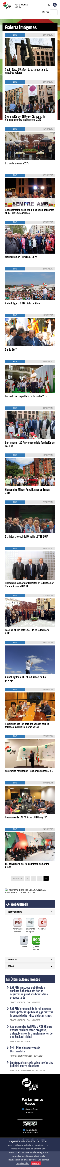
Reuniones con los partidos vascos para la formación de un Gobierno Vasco (27, 725)
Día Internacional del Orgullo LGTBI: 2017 (26, 536)
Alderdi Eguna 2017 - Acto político (22, 303)
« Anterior (17, 878)
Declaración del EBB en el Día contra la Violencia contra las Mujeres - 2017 (25, 117)
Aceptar (36, 1163)
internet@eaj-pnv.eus (31, 1110)
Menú (45, 12)
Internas (12, 959)
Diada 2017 (11, 349)
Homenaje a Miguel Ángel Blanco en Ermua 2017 (27, 491)
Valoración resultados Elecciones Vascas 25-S (29, 771)
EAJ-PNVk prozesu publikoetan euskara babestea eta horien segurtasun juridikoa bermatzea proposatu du (29, 992)
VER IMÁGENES (20, 61)
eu (49, 4)
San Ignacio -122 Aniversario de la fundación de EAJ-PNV (29, 444)
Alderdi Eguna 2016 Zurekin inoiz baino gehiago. (25, 678)
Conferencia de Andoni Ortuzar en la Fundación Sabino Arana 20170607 (29, 584)
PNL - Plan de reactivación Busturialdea (25, 1049)
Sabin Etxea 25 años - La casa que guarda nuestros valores (26, 70)
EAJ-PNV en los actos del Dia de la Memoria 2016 (27, 631)
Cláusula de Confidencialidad (30, 1131)
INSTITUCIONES (15, 912)
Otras (11, 966)
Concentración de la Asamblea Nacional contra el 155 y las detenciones (29, 211)
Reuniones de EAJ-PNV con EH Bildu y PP (26, 817)
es (55, 4)
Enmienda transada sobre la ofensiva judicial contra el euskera (32, 1064)
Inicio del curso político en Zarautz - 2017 (26, 396)
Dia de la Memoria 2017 (17, 163)
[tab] (30, 912)
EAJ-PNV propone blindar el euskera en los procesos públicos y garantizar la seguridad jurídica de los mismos (31, 1011)
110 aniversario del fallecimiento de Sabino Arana (27, 865)
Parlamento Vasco (32, 1101)
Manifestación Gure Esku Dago (21, 257)
